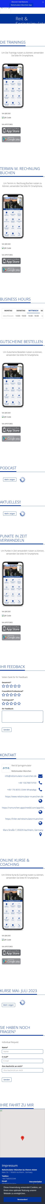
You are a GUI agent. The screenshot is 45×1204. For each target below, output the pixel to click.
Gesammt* (6, 682)
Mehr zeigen (9, 479)
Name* (5, 1047)
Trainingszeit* (8, 700)
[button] (22, 1138)
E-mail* (5, 1057)
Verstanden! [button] (22, 1199)
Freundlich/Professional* (12, 691)
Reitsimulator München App (21, 5)
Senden (7, 729)
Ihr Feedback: (8, 708)
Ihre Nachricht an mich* (12, 1066)
